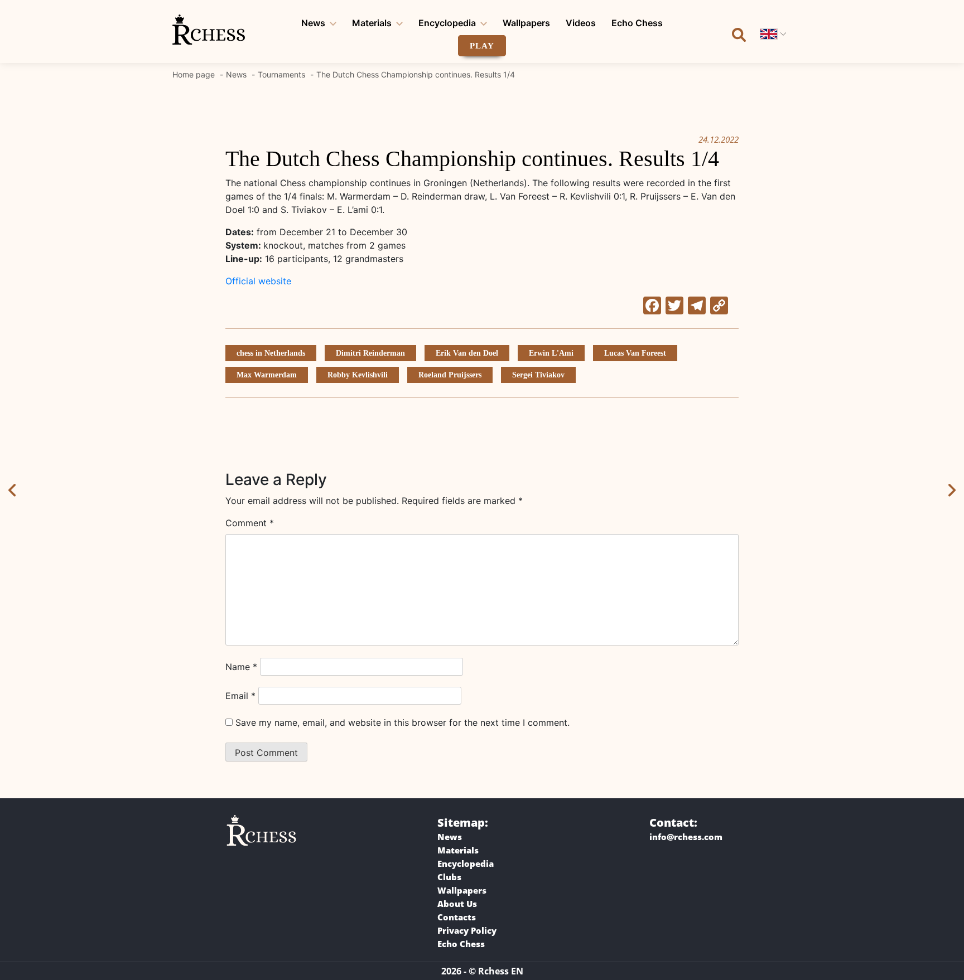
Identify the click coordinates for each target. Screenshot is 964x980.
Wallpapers (526, 22)
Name (241, 666)
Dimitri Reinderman (370, 353)
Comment (249, 522)
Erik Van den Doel (467, 353)
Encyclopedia (447, 22)
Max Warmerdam (267, 375)
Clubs (449, 876)
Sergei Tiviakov (538, 375)
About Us (457, 903)
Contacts (456, 917)
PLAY (482, 45)
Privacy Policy (467, 930)
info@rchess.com (685, 836)
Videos (581, 22)
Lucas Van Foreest (635, 353)
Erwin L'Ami (551, 353)
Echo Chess (637, 22)
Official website (258, 281)
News (313, 22)
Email (240, 695)
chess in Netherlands (271, 353)
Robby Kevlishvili (357, 375)
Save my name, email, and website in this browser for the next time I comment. (402, 722)
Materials (372, 22)
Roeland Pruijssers (449, 375)
